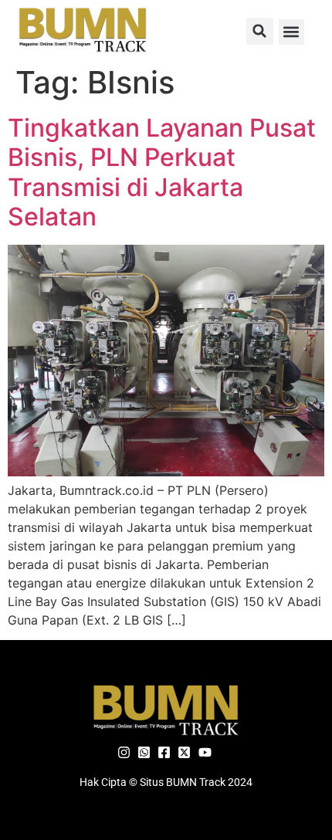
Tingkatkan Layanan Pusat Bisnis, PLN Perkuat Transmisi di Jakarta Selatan (162, 172)
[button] (259, 31)
